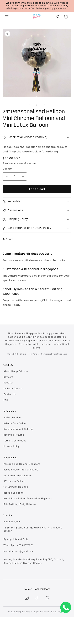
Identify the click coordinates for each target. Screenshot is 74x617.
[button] (7, 17)
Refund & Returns (13, 434)
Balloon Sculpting (13, 492)
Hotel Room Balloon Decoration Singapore (27, 498)
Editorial (8, 382)
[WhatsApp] (47, 597)
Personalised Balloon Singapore (21, 463)
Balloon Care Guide (14, 423)
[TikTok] (37, 597)
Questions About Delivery (18, 429)
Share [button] (9, 239)
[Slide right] (44, 104)
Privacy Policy (11, 446)
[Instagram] (26, 597)
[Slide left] (29, 104)
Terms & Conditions (14, 440)
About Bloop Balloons (15, 371)
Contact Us (10, 394)
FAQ (5, 400)
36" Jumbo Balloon (14, 481)
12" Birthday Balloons (15, 486)
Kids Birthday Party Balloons (19, 504)
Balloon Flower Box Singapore (20, 469)
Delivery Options (13, 388)
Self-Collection (12, 417)
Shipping (7, 163)
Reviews (8, 376)
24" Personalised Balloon (17, 475)
